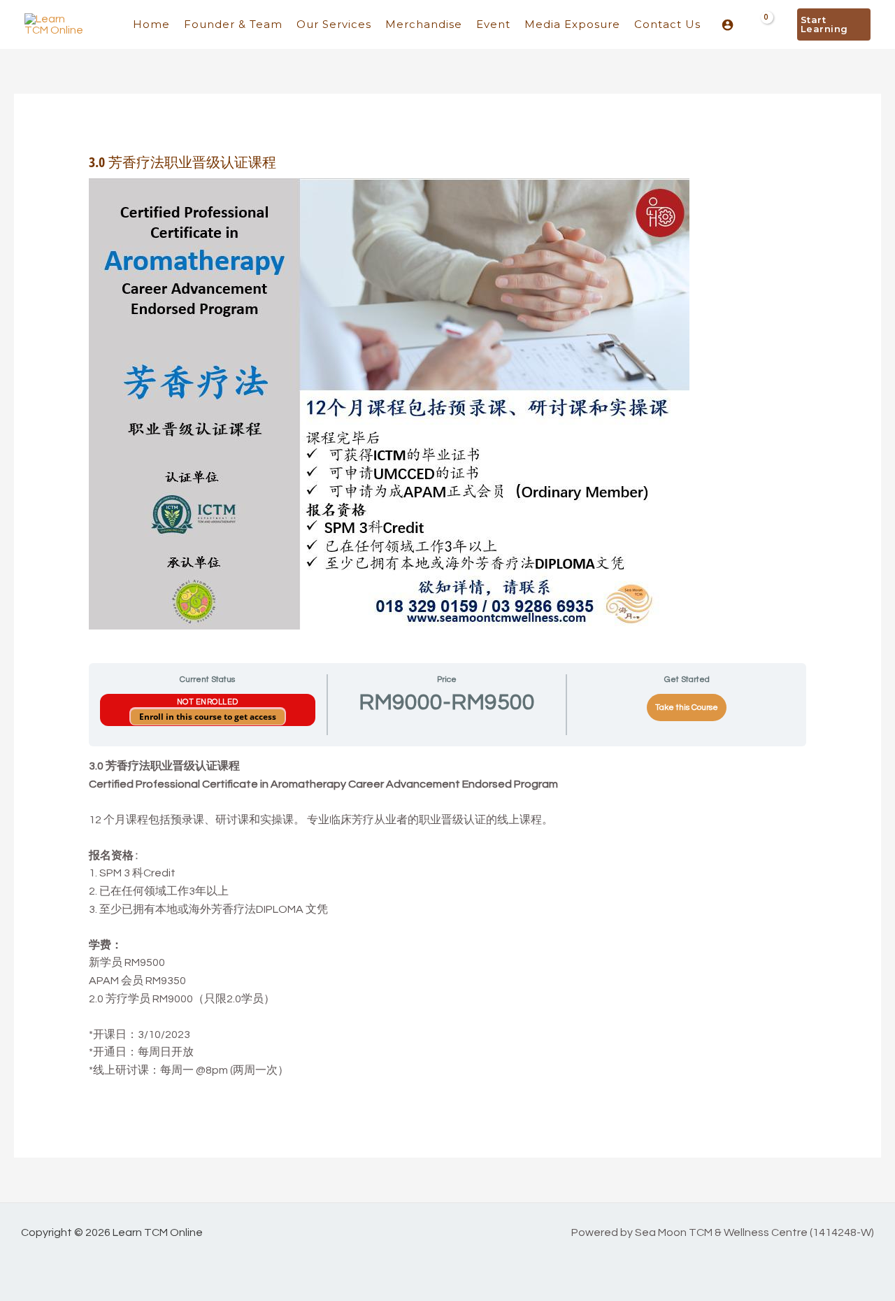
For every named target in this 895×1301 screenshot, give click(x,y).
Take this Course (686, 707)
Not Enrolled (207, 702)
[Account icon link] (727, 25)
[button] (834, 24)
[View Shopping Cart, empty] (758, 24)
